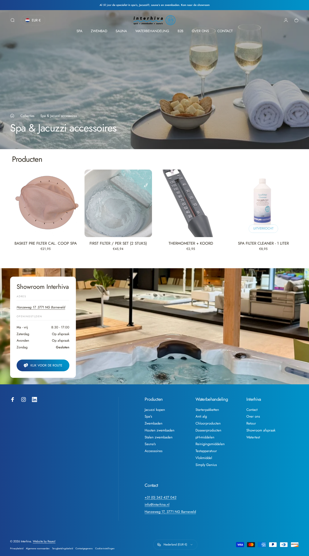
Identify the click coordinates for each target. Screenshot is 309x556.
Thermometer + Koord (191, 243)
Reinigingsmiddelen (210, 444)
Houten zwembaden (159, 430)
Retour (251, 423)
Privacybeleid (16, 548)
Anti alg (201, 416)
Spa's (148, 416)
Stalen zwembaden (159, 437)
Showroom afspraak (260, 430)
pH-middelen (204, 437)
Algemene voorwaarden (38, 548)
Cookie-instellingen (105, 548)
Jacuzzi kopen (155, 409)
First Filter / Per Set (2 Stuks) (118, 243)
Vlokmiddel (203, 458)
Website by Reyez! (44, 541)
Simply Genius (206, 465)
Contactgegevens (84, 548)
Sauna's (150, 444)
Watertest (253, 437)
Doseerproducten (208, 430)
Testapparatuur (206, 451)
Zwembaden (153, 423)
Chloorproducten (208, 423)
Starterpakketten (207, 409)
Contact (252, 409)
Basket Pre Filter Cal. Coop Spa (46, 243)
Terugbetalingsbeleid (62, 548)
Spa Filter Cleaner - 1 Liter (263, 243)
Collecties (27, 115)
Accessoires (153, 451)
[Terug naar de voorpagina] (12, 116)
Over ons (253, 416)
